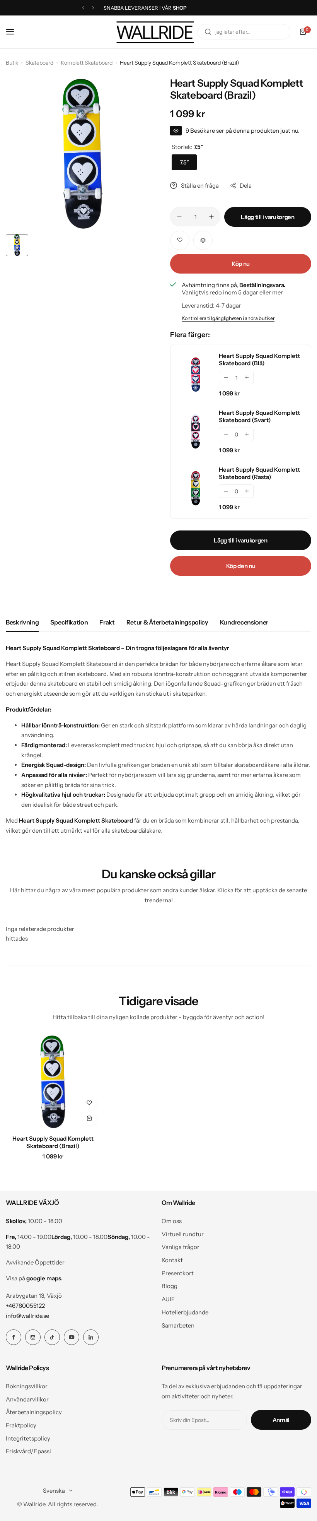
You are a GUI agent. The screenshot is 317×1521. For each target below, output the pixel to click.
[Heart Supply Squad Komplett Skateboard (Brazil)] (53, 1082)
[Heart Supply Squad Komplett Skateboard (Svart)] (195, 431)
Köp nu (241, 263)
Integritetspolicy (28, 1438)
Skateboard (39, 62)
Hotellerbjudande (185, 1312)
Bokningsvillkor (27, 1386)
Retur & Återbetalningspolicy (167, 622)
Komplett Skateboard (86, 62)
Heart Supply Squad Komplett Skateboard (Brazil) (53, 1142)
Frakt (106, 622)
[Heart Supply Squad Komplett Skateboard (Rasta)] (195, 488)
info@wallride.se (27, 1315)
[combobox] (244, 31)
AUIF (168, 1299)
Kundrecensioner (244, 622)
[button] (83, 8)
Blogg (169, 1286)
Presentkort (178, 1273)
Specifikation (69, 622)
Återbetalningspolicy (34, 1412)
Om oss (172, 1221)
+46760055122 (25, 1305)
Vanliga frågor (180, 1247)
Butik (12, 62)
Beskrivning (22, 622)
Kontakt (172, 1260)
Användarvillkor (27, 1399)
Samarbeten (178, 1325)
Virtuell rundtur (183, 1234)
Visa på (34, 1278)
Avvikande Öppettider (35, 1262)
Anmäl (281, 1419)
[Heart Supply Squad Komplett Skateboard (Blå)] (195, 374)
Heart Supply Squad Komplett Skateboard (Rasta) (259, 473)
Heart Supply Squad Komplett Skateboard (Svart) (259, 416)
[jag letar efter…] (207, 31)
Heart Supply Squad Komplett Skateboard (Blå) (259, 359)
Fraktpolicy (21, 1425)
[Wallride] (155, 31)
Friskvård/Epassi (28, 1451)
